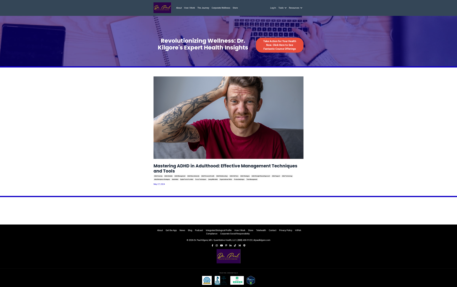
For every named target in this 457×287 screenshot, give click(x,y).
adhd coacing (158, 176)
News (182, 230)
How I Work (189, 8)
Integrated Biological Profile (219, 230)
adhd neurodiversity (193, 176)
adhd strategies (245, 176)
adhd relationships (222, 176)
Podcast (199, 230)
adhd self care (234, 176)
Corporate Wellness (221, 8)
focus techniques (200, 179)
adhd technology (287, 176)
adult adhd (175, 179)
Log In (273, 8)
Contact (272, 230)
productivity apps (239, 179)
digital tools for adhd (186, 179)
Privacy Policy (285, 230)
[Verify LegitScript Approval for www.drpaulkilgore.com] (251, 280)
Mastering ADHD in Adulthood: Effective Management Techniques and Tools (225, 168)
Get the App (171, 230)
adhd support (276, 176)
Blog (190, 230)
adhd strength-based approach (261, 176)
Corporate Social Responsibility (235, 233)
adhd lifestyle (168, 176)
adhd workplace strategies (162, 179)
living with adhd (213, 179)
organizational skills (226, 179)
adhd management (180, 176)
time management (251, 179)
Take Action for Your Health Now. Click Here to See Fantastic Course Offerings (279, 45)
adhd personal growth (207, 176)
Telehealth (261, 230)
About (179, 8)
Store (235, 8)
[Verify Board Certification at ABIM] (207, 280)
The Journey (203, 8)
